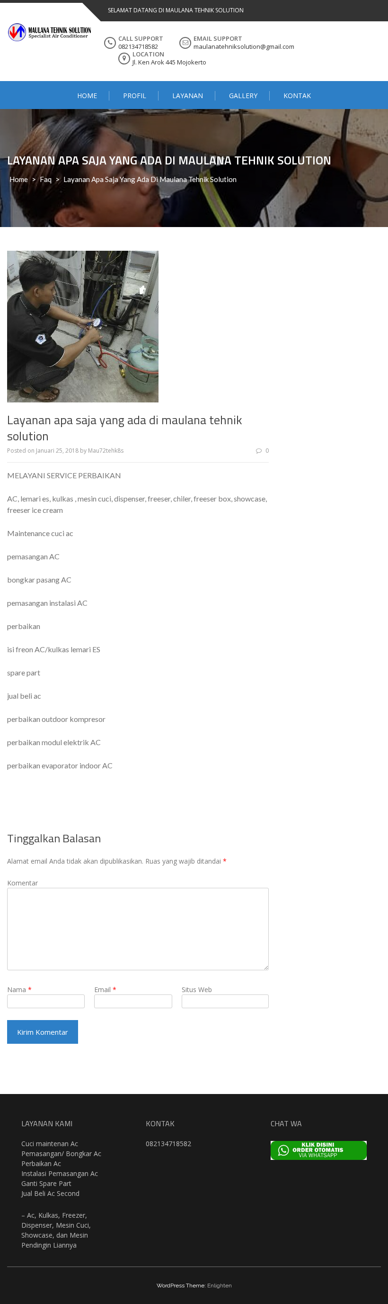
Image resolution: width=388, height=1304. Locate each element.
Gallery (243, 95)
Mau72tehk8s (105, 451)
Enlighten (219, 1285)
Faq (46, 179)
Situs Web (197, 989)
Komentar (22, 882)
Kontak (297, 95)
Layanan (187, 95)
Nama (19, 989)
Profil (134, 95)
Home (87, 95)
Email (105, 989)
